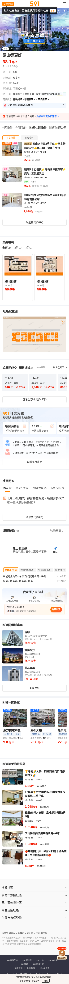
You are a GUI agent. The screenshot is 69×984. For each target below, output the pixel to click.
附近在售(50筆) (34, 222)
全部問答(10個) (34, 517)
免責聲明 (18, 968)
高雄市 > (22, 933)
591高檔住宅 (38, 964)
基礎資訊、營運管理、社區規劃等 (30, 99)
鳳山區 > (31, 933)
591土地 (40, 960)
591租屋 (24, 964)
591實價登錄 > (9, 933)
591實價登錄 (12, 960)
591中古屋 (53, 960)
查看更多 (34, 688)
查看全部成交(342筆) (35, 399)
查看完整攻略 (34, 462)
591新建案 (27, 960)
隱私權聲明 (44, 968)
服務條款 (31, 968)
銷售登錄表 (58, 367)
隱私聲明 (35, 981)
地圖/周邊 (56, 530)
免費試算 (56, 609)
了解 (52, 10)
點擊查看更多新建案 (46, 116)
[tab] (10, 137)
